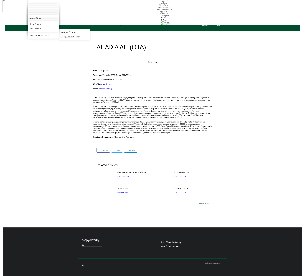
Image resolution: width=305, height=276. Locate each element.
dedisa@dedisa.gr (105, 89)
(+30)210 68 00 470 (171, 246)
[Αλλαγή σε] (165, 24)
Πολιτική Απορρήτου (212, 263)
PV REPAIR (122, 188)
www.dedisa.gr (107, 84)
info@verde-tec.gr (171, 242)
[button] (103, 150)
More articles (203, 203)
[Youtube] (201, 243)
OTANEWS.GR (181, 172)
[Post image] (106, 177)
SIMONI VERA (181, 188)
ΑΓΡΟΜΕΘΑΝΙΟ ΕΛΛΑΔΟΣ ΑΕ (132, 172)
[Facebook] (195, 243)
